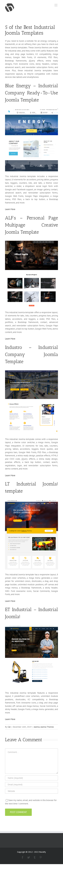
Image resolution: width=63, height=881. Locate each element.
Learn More (10, 209)
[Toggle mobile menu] (56, 5)
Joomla (37, 727)
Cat (9, 727)
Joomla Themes (47, 727)
